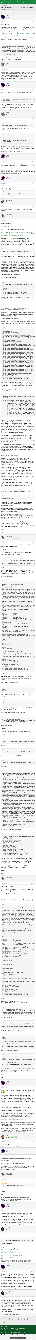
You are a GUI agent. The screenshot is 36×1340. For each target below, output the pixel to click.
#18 (34, 1298)
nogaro (4, 9)
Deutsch (4, 1326)
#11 (34, 1088)
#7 (34, 206)
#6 (34, 183)
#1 (34, 21)
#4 (34, 119)
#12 (34, 1141)
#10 (34, 883)
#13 (34, 1156)
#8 (34, 220)
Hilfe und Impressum (6, 1329)
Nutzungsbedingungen (12, 1328)
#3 (34, 89)
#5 (34, 161)
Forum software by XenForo (13, 1332)
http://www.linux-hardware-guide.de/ (12, 1255)
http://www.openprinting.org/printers (12, 1146)
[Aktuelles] (30, 1)
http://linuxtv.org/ (6, 1251)
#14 (34, 1179)
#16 (34, 1234)
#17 (34, 1271)
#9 (34, 542)
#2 (34, 69)
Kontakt (3, 1328)
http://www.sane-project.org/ (9, 1249)
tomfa (8, 112)
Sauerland (9, 200)
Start (14, 1329)
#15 (34, 1210)
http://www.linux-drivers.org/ (9, 1257)
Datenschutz (22, 1328)
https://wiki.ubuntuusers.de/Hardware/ (12, 1119)
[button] (1, 2)
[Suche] (34, 1)
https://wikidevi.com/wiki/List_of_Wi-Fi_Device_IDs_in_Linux (11, 1253)
